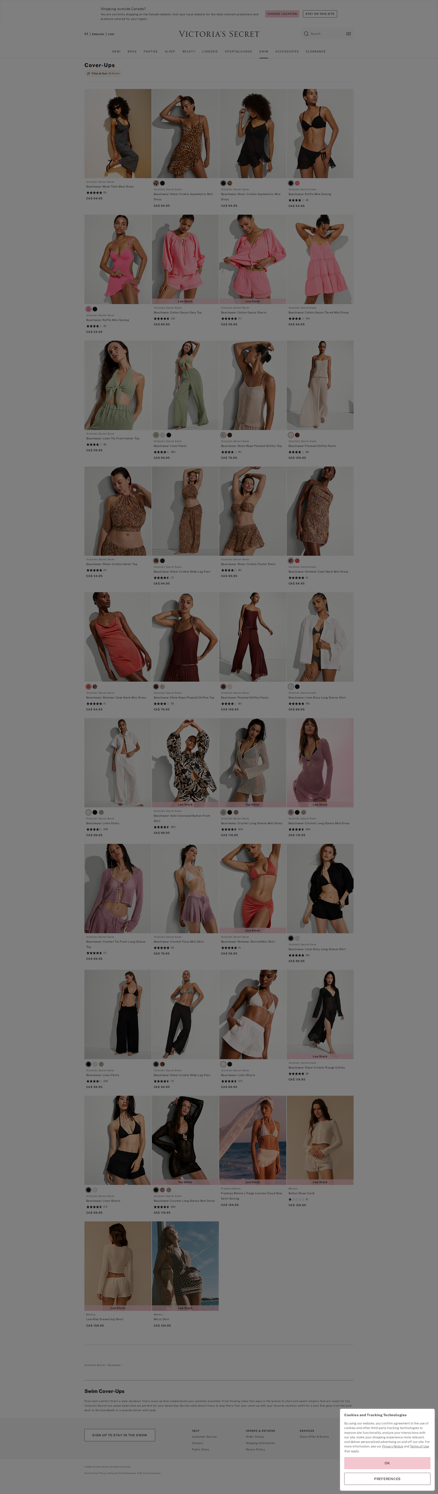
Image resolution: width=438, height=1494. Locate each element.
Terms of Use (419, 1446)
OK (387, 1463)
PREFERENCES (387, 1479)
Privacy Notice (392, 1446)
